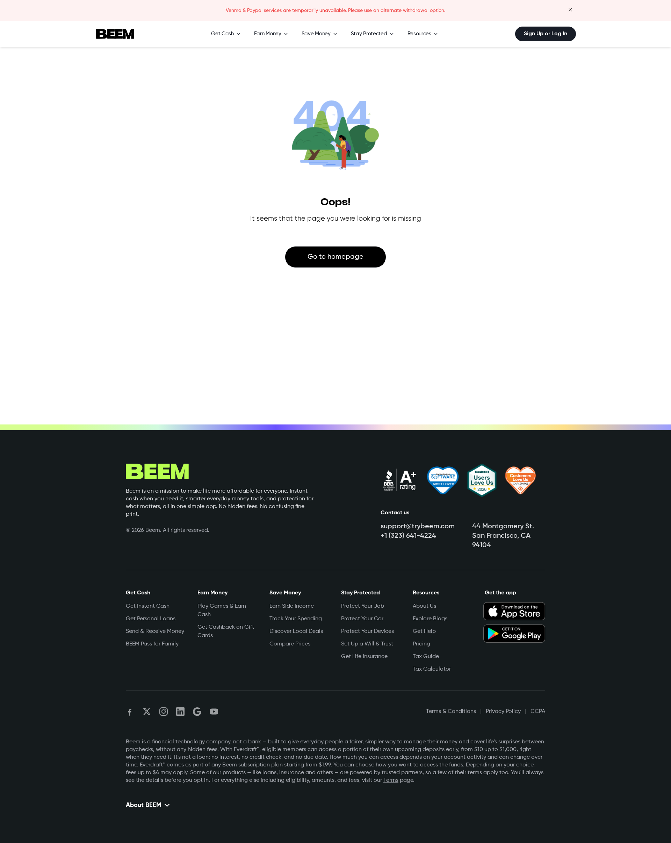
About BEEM (143, 805)
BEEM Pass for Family (152, 644)
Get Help (424, 631)
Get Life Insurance (364, 656)
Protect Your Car (362, 619)
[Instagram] (163, 711)
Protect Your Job (362, 606)
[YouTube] (214, 711)
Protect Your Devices (367, 631)
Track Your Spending (295, 619)
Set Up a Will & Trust (367, 644)
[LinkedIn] (180, 711)
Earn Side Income (291, 606)
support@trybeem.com (418, 526)
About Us (424, 606)
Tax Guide (426, 656)
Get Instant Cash (147, 606)
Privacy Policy (503, 711)
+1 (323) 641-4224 (408, 536)
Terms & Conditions (451, 711)
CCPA (538, 711)
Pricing (421, 644)
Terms (390, 780)
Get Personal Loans (150, 619)
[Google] (197, 711)
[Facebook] (130, 711)
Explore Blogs (430, 619)
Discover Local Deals (296, 631)
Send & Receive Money (155, 631)
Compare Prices (289, 644)
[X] (147, 711)
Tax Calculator (432, 669)
